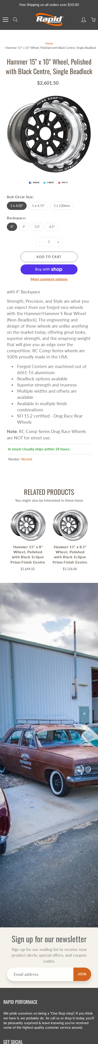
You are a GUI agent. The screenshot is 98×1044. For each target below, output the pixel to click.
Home (49, 43)
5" (24, 227)
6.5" (52, 227)
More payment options (49, 279)
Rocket (26, 459)
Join (82, 974)
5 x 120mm (62, 206)
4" (11, 227)
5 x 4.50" (16, 206)
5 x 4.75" (38, 206)
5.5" (37, 227)
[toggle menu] (5, 19)
